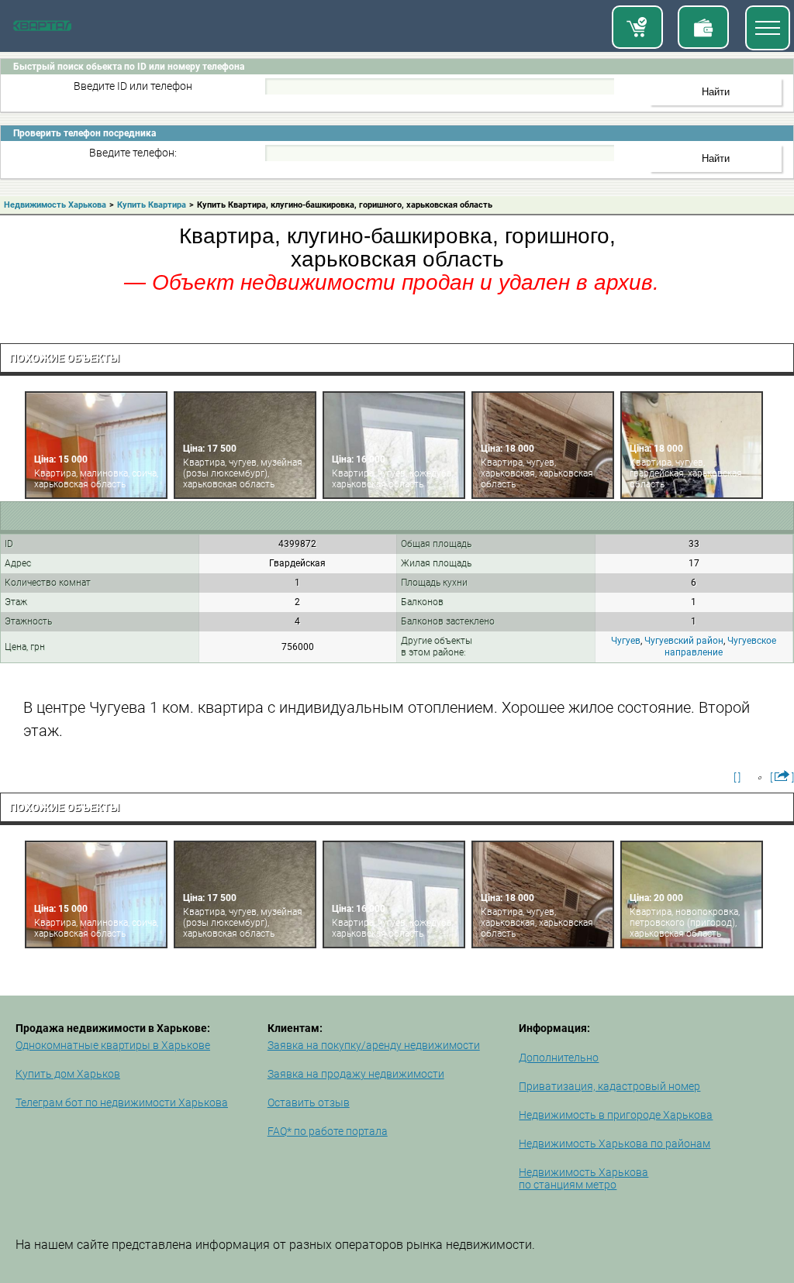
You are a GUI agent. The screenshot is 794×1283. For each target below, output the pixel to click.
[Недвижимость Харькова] (42, 28)
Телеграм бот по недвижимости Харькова (122, 1102)
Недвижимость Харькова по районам (614, 1143)
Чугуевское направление (720, 646)
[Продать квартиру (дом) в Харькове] (703, 27)
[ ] (737, 777)
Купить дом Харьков (68, 1074)
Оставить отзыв (309, 1102)
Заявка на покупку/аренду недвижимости (374, 1045)
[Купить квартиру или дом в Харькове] (637, 27)
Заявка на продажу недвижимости (356, 1074)
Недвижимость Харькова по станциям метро (583, 1178)
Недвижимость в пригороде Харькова (616, 1115)
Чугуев (625, 640)
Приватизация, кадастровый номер (609, 1086)
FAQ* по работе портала (328, 1131)
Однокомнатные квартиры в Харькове (113, 1045)
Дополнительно (559, 1057)
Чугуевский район (683, 640)
